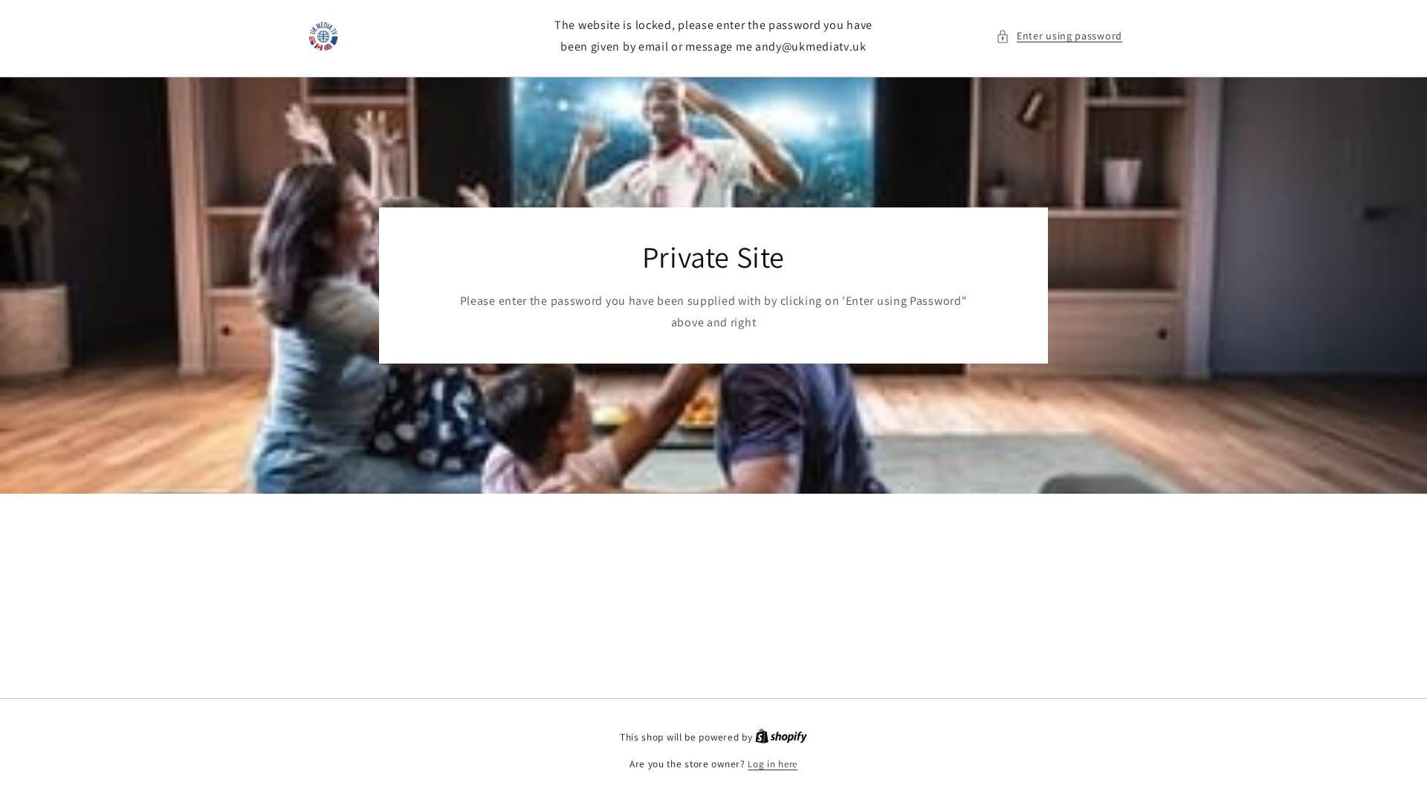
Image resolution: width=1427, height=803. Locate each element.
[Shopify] (781, 737)
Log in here (772, 764)
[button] (1059, 36)
